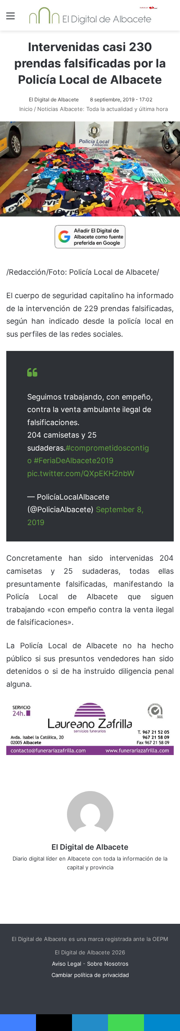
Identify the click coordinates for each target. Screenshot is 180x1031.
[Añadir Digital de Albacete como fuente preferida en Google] (90, 236)
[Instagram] (119, 881)
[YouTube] (108, 881)
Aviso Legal (66, 963)
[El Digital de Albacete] (90, 15)
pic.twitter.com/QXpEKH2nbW (80, 473)
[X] (84, 881)
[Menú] (10, 18)
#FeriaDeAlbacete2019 (73, 460)
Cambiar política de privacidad (90, 975)
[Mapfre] (90, 752)
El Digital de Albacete (54, 99)
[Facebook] (72, 881)
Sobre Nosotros (108, 963)
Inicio (25, 109)
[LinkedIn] (96, 881)
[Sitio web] (61, 881)
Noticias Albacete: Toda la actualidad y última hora (102, 109)
